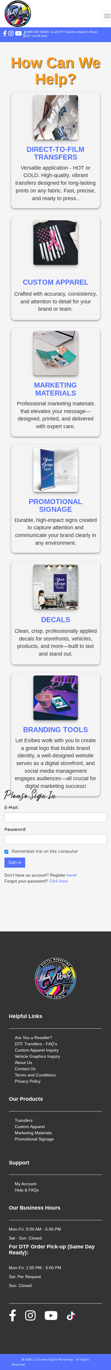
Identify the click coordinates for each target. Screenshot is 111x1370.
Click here (58, 881)
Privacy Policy (28, 1081)
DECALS (55, 620)
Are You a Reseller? (33, 1037)
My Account (25, 1183)
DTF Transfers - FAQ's (36, 1043)
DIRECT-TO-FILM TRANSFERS (55, 153)
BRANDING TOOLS (55, 730)
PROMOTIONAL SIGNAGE (55, 505)
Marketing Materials (33, 1132)
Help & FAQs (27, 1190)
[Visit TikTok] (65, 34)
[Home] (55, 978)
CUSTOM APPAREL (56, 282)
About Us (23, 1062)
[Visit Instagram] (51, 34)
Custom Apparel (30, 1126)
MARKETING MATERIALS (55, 389)
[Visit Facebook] (45, 34)
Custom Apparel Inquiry (37, 1050)
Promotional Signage (34, 1139)
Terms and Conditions (35, 1075)
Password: (15, 830)
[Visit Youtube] (59, 34)
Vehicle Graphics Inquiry (37, 1056)
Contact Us (25, 1068)
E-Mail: (11, 808)
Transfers (24, 1120)
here (71, 875)
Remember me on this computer (44, 852)
